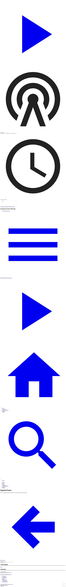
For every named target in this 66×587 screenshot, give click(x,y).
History (3, 411)
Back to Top (9, 574)
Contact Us (4, 409)
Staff (3, 408)
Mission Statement (5, 410)
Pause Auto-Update (3, 574)
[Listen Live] (33, 33)
